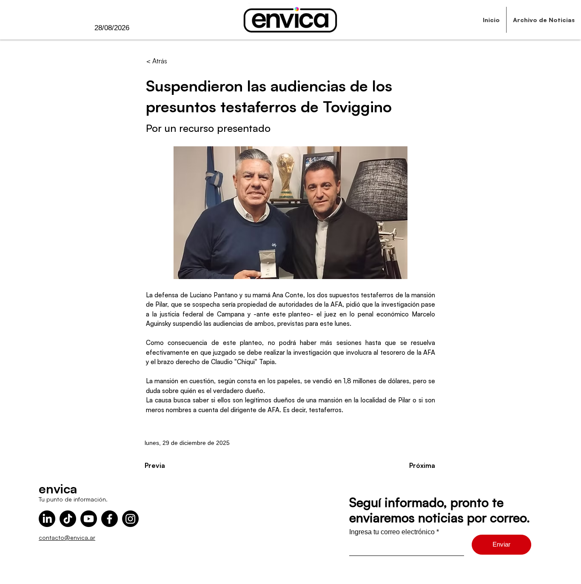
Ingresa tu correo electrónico (392, 532)
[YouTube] (88, 518)
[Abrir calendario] (146, 28)
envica (58, 488)
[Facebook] (109, 518)
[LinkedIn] (47, 518)
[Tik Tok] (68, 518)
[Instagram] (130, 518)
